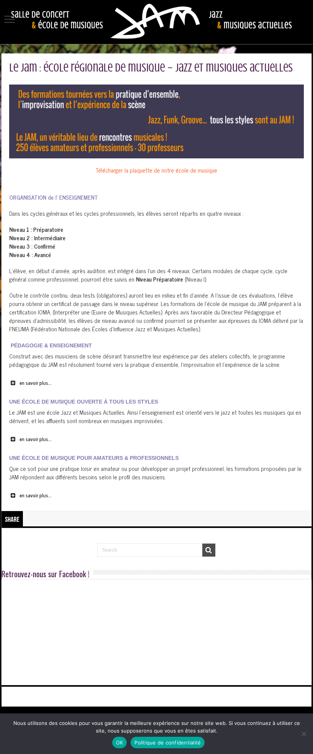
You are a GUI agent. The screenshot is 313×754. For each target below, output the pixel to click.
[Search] (208, 550)
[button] (156, 382)
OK (119, 742)
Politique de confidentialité (167, 742)
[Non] (303, 734)
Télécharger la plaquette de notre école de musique (156, 170)
